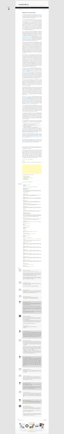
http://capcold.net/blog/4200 (26, 195)
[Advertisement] (32, 169)
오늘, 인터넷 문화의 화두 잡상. (26, 179)
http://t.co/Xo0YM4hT (27, 243)
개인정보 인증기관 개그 (25, 178)
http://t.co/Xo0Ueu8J (32, 264)
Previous (43, 9)
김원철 (26, 249)
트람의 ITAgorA (27, 212)
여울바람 (24, 369)
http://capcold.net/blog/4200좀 (32, 198)
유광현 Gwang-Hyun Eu (28, 203)
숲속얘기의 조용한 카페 (28, 188)
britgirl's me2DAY (27, 227)
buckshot (27, 200)
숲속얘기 (24, 340)
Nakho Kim (27, 242)
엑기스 (20, 7)
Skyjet (26, 265)
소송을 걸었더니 (36, 65)
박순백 (26, 206)
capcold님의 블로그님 (24, 4)
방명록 (30, 7)
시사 (27, 7)
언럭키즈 (24, 296)
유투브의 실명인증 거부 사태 (32, 69)
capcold (24, 162)
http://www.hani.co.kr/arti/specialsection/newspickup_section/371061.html (30, 271)
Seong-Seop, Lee (27, 256)
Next (45, 9)
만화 (25, 7)
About (17, 7)
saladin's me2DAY (28, 235)
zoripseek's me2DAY (28, 223)
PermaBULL (27, 194)
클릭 (29, 14)
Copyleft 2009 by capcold (25, 159)
